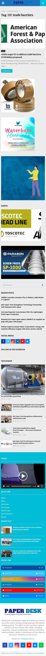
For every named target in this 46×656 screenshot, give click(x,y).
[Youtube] (29, 645)
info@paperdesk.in (27, 639)
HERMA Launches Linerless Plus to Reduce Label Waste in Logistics (27, 528)
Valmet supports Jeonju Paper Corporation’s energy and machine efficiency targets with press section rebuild (22, 328)
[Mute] (38, 486)
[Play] (4, 486)
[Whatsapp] (41, 645)
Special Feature (7, 514)
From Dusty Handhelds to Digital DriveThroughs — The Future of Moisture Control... (27, 430)
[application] (23, 476)
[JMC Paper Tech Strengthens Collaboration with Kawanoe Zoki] (6, 419)
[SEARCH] (42, 285)
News (3, 51)
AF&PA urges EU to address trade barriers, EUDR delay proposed (21, 55)
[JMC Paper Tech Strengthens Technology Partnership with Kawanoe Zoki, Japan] (6, 541)
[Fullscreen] (42, 486)
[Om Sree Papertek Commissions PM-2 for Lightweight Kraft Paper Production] (6, 553)
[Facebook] (4, 645)
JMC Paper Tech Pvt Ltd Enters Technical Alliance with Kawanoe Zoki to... (26, 442)
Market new (5, 511)
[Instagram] (17, 645)
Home (3, 498)
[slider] (21, 486)
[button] (23, 476)
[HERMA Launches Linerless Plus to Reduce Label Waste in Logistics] (6, 529)
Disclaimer (30, 653)
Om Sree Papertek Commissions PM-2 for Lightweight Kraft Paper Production (27, 552)
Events (3, 517)
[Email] (35, 645)
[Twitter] (10, 645)
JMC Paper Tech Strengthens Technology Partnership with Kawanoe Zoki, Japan (27, 540)
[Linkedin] (23, 645)
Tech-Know (5, 507)
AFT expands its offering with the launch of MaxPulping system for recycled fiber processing (23, 395)
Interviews (5, 504)
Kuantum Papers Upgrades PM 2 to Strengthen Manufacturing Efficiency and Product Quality (29, 406)
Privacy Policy (39, 653)
